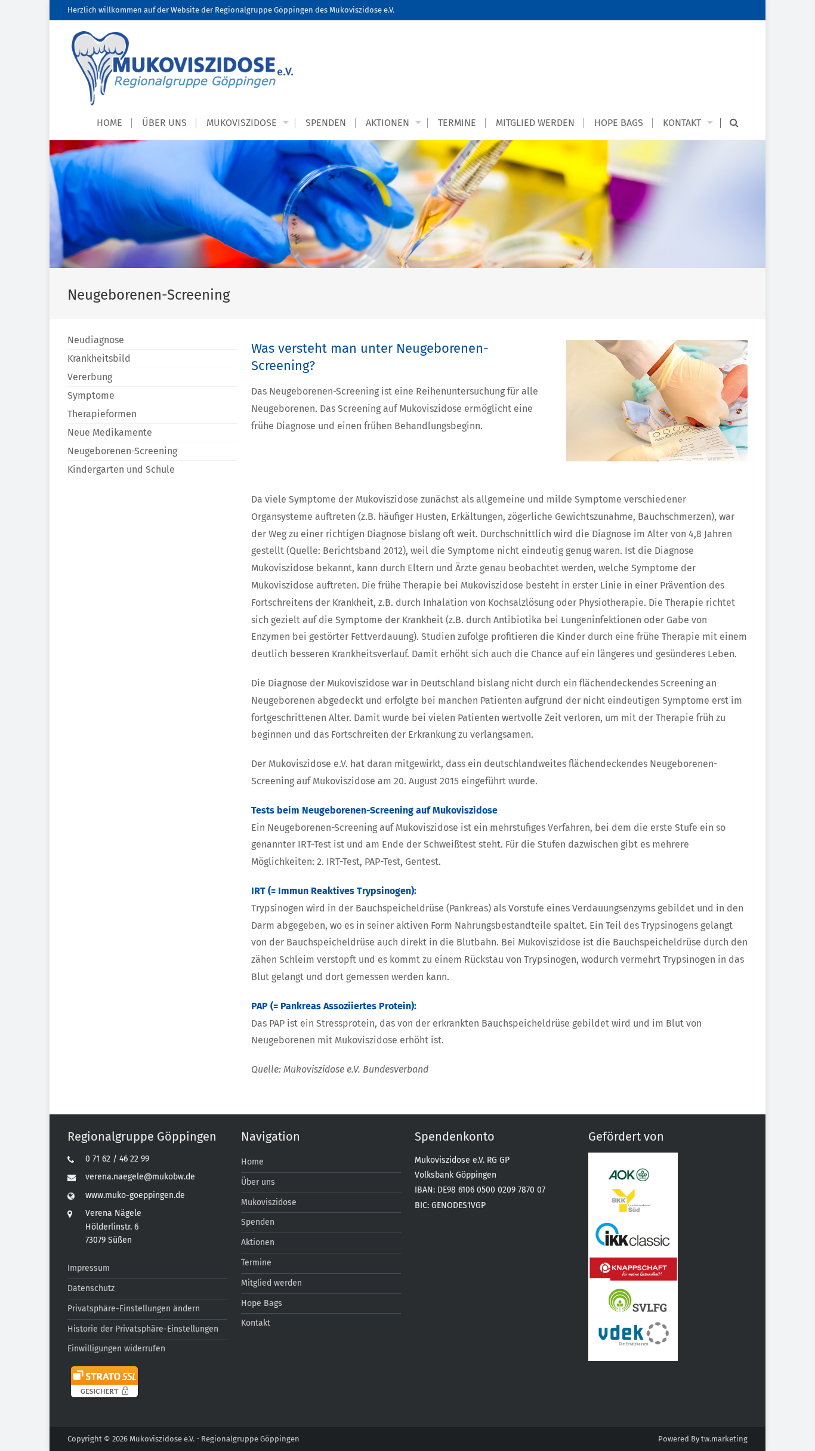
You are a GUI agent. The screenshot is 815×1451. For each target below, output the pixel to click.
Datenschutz (91, 1288)
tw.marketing (724, 1438)
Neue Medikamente (109, 432)
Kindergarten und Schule (121, 469)
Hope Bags (618, 123)
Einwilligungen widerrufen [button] (116, 1349)
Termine (457, 123)
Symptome (91, 395)
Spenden (325, 123)
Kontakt (682, 123)
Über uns (164, 123)
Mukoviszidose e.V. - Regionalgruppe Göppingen (214, 1438)
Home (109, 123)
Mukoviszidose (241, 123)
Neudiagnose (95, 340)
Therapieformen (102, 414)
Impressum (88, 1268)
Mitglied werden (535, 123)
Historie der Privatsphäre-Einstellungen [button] (142, 1329)
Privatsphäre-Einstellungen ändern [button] (133, 1309)
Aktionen (387, 123)
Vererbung (89, 377)
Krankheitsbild (99, 358)
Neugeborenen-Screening (122, 451)
